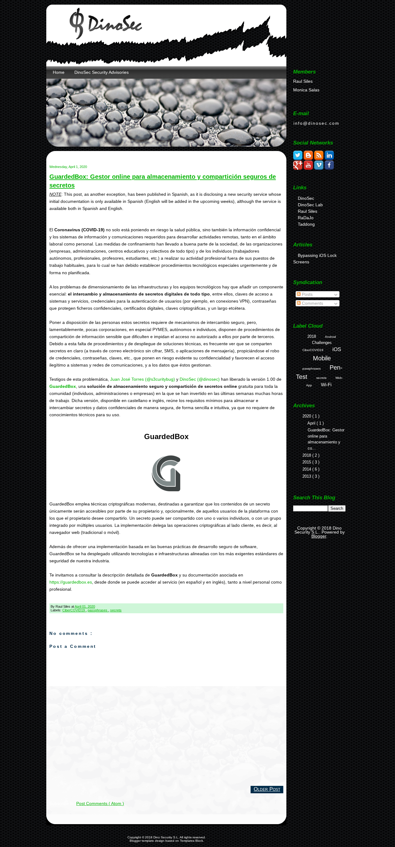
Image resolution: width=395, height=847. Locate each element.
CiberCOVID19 (74, 610)
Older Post (267, 789)
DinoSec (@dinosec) (200, 379)
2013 (307, 476)
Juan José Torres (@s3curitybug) (142, 379)
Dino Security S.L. (166, 837)
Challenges (322, 342)
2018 (311, 336)
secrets (116, 610)
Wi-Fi (326, 384)
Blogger (318, 536)
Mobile (322, 358)
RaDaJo (306, 217)
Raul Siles (307, 211)
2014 (307, 469)
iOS (336, 349)
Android (330, 336)
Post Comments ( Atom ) (100, 803)
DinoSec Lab (310, 204)
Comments (312, 303)
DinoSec (306, 198)
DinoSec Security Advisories (101, 72)
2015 (307, 462)
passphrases (98, 610)
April (312, 423)
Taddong (306, 224)
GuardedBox (62, 386)
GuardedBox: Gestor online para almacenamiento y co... (326, 439)
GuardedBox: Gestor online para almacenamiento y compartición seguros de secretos (162, 181)
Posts (307, 294)
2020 (307, 416)
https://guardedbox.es (70, 582)
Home (58, 72)
